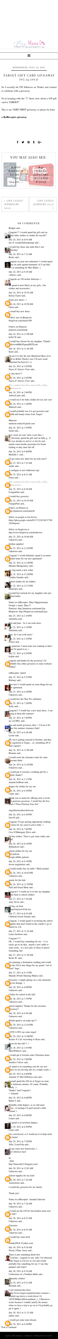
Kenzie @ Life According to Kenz (24, 1039)
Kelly (11, 706)
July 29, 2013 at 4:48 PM (20, 1097)
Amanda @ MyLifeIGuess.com (23, 1076)
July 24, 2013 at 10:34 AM (21, 292)
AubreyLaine (15, 395)
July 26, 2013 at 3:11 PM (20, 779)
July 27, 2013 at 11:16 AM (21, 931)
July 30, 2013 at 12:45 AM (21, 1168)
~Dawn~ (13, 274)
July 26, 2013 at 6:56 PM (20, 814)
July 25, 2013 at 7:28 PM (20, 703)
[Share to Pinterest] (28, 142)
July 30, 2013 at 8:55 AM (20, 1229)
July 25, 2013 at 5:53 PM (20, 677)
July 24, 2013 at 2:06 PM (20, 392)
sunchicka (13, 618)
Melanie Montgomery (18, 565)
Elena (11, 307)
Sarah (11, 430)
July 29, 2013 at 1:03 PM (20, 1047)
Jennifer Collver (16, 1062)
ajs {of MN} (14, 720)
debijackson (14, 846)
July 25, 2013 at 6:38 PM (20, 691)
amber (11, 1315)
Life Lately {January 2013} (43, 202)
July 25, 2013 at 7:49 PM (20, 717)
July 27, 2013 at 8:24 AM (20, 913)
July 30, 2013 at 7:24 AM (20, 1179)
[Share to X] (23, 142)
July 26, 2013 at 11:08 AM (21, 749)
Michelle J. (14, 454)
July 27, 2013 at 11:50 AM (21, 954)
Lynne (11, 735)
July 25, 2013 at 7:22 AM (20, 462)
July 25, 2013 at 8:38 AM (20, 489)
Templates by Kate (43, 1336)
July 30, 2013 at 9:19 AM (20, 1271)
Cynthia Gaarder (16, 577)
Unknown (13, 539)
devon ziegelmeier (17, 864)
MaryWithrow (15, 1050)
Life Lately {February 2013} (13, 204)
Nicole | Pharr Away (18, 1250)
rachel (11, 465)
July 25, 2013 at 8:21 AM (20, 474)
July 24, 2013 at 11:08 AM (21, 333)
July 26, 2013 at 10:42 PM (21, 872)
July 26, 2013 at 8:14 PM (20, 843)
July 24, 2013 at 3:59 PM (20, 427)
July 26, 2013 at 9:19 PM (20, 861)
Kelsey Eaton (15, 295)
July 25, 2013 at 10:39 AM (21, 500)
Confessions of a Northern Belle (23, 1274)
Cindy (11, 793)
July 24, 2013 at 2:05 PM (20, 377)
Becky (11, 257)
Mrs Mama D (17, 1336)
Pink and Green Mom (18, 887)
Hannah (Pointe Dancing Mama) (23, 975)
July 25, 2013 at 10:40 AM (21, 536)
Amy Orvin (14, 901)
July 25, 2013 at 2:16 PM (20, 615)
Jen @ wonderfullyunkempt (21, 242)
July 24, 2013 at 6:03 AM (20, 239)
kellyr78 (12, 337)
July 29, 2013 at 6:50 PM (20, 1126)
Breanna (12, 753)
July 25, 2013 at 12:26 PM (21, 548)
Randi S (12, 1100)
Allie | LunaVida (16, 1144)
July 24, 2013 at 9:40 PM (20, 451)
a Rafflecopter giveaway (14, 117)
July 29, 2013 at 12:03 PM (21, 1024)
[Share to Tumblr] (34, 142)
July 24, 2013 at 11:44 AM (21, 348)
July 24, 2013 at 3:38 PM (20, 403)
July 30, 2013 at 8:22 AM (20, 1218)
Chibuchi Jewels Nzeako (20, 916)
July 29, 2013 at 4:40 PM (20, 1073)
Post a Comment (8, 1327)
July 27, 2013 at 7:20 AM (20, 898)
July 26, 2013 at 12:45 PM (21, 764)
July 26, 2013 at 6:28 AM (20, 732)
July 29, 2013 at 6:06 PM (20, 1115)
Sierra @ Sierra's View (19, 369)
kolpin (12, 656)
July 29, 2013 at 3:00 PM (20, 1059)
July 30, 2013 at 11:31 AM (21, 1312)
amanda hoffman (16, 782)
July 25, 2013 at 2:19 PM (20, 627)
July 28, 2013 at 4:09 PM (20, 987)
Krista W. (13, 957)
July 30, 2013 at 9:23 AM (20, 1282)
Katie (11, 351)
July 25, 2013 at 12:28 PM (21, 562)
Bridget (12, 228)
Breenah (12, 1285)
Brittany (12, 680)
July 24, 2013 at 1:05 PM (20, 366)
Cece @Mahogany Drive (20, 832)
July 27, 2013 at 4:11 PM (20, 972)
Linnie (12, 1118)
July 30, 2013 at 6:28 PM (20, 1324)
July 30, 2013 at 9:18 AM (20, 1247)
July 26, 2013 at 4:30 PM (20, 790)
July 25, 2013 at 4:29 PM (20, 653)
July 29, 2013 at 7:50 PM (20, 1141)
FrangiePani (14, 492)
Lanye (11, 1129)
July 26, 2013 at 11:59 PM (21, 884)
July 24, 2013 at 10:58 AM (21, 304)
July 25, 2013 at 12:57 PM (21, 585)
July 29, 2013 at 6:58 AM (20, 1013)
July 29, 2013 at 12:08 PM (21, 1036)
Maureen (13, 406)
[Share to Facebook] (17, 142)
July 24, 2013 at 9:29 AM (20, 271)
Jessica (12, 641)
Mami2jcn (13, 588)
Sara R (12, 817)
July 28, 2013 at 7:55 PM (20, 998)
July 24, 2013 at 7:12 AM (20, 254)
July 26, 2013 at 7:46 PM (20, 829)
